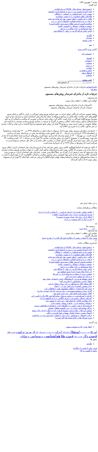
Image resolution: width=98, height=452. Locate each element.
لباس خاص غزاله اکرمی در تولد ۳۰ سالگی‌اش (72, 31)
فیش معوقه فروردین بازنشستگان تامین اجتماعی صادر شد (67, 279)
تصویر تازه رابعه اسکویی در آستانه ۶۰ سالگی (73, 14)
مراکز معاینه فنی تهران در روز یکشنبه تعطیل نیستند (70, 308)
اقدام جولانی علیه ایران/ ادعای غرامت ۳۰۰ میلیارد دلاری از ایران (65, 212)
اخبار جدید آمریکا (85, 332)
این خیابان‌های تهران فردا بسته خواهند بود (75, 272)
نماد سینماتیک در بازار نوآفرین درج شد (76, 29)
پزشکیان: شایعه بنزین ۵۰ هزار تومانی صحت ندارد (71, 303)
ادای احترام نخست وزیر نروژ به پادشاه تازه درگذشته (70, 11)
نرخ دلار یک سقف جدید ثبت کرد (79, 276)
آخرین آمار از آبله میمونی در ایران (78, 219)
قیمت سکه (78, 337)
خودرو (13, 332)
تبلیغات (89, 75)
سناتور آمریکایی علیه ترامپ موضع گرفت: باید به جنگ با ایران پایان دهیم (62, 310)
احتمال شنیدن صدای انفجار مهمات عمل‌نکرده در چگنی (69, 313)
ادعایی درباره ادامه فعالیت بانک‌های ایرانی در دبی (71, 21)
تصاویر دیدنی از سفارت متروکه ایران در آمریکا (72, 274)
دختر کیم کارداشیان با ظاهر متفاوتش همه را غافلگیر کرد (68, 289)
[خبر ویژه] (87, 49)
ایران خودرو (50, 332)
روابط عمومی (83, 229)
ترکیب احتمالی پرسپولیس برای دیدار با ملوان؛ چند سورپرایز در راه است (62, 315)
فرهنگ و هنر (86, 73)
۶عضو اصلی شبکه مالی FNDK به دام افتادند (73, 9)
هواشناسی (52, 336)
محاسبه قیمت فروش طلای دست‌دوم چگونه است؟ (70, 24)
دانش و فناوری (85, 70)
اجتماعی (88, 61)
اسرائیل (65, 332)
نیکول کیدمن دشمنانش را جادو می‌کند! (76, 281)
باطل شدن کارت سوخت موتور (79, 327)
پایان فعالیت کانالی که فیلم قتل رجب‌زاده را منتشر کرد (69, 301)
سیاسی (89, 63)
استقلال (74, 332)
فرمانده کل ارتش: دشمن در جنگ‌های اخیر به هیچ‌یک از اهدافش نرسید (63, 306)
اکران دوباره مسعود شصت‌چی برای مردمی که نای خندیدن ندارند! (64, 291)
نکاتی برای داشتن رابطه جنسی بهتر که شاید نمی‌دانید (70, 19)
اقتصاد (89, 58)
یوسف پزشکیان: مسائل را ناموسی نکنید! (75, 26)
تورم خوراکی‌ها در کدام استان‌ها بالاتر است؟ (73, 318)
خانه (95, 87)
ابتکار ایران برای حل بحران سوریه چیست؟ (74, 217)
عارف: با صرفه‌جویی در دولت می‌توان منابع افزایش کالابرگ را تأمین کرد (61, 296)
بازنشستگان (43, 332)
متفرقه (94, 89)
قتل (8, 332)
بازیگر (35, 332)
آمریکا (93, 332)
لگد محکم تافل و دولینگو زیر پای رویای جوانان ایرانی (70, 284)
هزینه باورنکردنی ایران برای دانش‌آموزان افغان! (72, 214)
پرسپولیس (36, 336)
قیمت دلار (90, 336)
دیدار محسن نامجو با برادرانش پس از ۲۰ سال (73, 286)
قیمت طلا (67, 336)
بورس (28, 332)
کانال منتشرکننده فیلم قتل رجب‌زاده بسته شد (72, 293)
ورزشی (88, 65)
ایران (93, 229)
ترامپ (20, 332)
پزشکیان (25, 336)
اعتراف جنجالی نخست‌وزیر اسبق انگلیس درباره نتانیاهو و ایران (66, 298)
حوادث (89, 68)
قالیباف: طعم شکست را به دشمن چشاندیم (74, 16)
